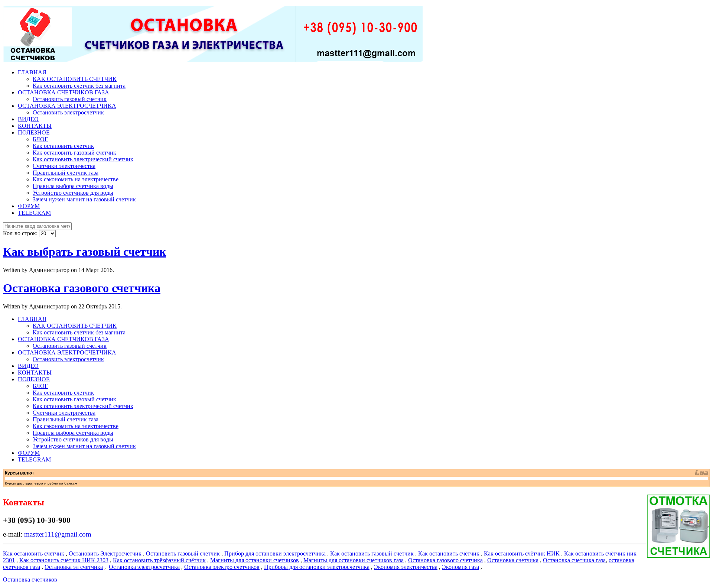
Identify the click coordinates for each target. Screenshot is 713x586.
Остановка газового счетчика (81, 288)
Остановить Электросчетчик (105, 553)
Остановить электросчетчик (68, 112)
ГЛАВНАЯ (32, 72)
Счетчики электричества (64, 166)
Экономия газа (460, 567)
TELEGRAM (34, 213)
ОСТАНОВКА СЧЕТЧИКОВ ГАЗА (63, 92)
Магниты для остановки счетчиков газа (353, 560)
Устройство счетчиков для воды (73, 193)
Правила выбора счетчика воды (73, 186)
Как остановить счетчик (63, 146)
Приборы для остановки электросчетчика (316, 567)
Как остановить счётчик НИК (522, 553)
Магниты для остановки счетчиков (254, 560)
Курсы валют (19, 473)
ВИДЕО (28, 119)
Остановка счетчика (512, 560)
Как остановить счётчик (448, 553)
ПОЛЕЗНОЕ (34, 132)
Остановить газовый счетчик (70, 99)
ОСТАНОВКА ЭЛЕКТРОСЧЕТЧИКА (67, 106)
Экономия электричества (405, 567)
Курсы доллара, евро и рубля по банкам (41, 483)
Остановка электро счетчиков (222, 567)
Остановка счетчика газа (574, 560)
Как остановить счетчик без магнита (79, 85)
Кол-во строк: (21, 233)
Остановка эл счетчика (74, 567)
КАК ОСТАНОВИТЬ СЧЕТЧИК (75, 79)
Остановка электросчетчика (144, 567)
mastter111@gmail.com (57, 534)
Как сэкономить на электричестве (75, 179)
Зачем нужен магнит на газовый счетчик (84, 199)
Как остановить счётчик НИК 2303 (63, 560)
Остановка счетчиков (30, 579)
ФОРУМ (29, 206)
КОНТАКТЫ (35, 126)
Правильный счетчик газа (65, 172)
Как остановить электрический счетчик (83, 159)
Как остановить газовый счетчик (74, 152)
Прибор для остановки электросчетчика (275, 553)
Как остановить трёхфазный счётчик (159, 560)
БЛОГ (40, 139)
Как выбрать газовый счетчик (84, 251)
